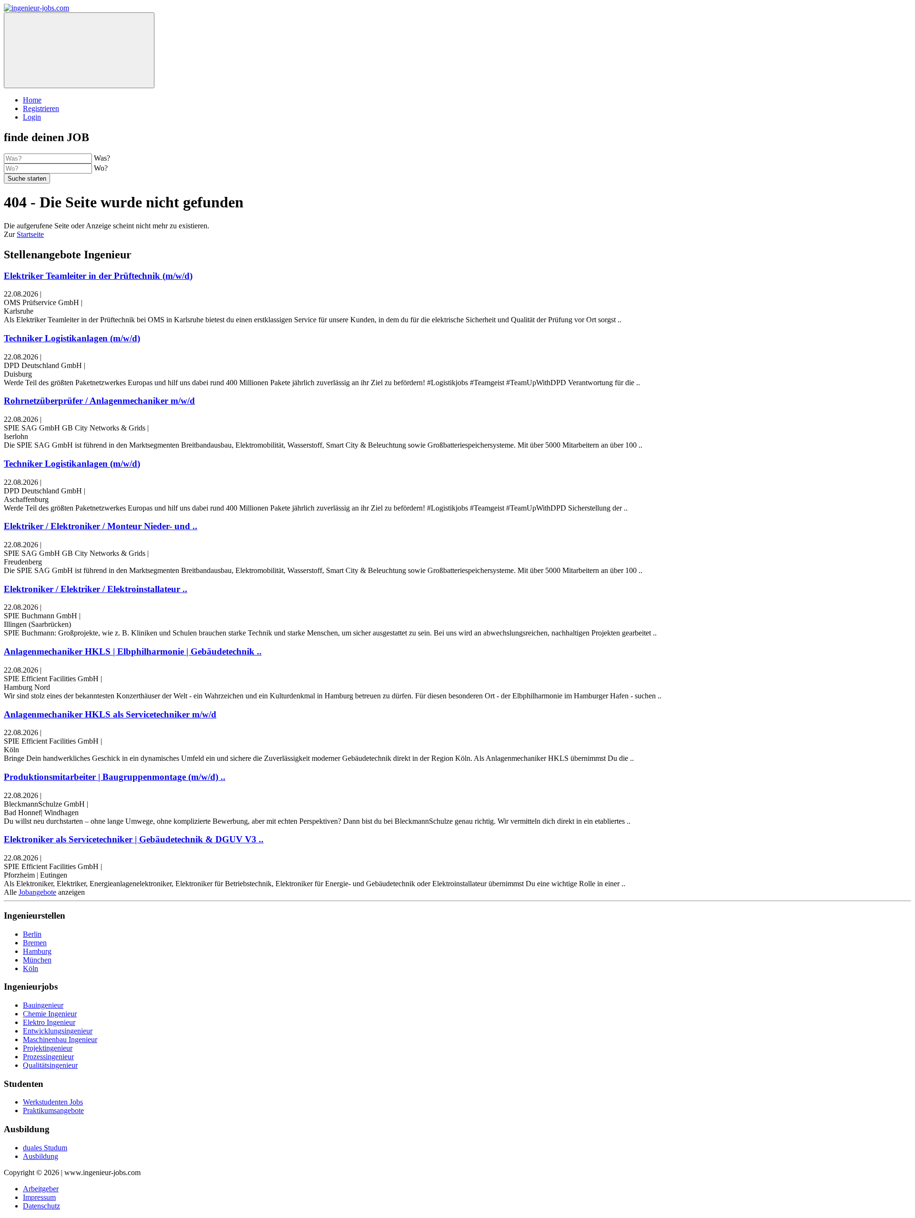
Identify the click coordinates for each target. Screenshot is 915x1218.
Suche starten (27, 178)
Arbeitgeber (41, 1189)
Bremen (35, 943)
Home (32, 100)
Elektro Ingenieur (49, 1022)
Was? (102, 158)
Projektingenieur (47, 1048)
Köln (30, 968)
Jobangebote (37, 892)
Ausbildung (40, 1156)
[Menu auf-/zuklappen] (79, 50)
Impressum (39, 1197)
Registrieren (41, 108)
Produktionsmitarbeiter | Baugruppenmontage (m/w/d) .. (114, 777)
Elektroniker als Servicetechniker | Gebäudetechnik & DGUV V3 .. (134, 839)
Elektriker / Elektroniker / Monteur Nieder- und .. (100, 526)
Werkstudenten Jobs (53, 1102)
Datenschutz (41, 1206)
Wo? (101, 168)
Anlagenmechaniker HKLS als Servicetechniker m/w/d (110, 714)
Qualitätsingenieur (50, 1065)
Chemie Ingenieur (50, 1014)
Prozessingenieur (48, 1057)
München (37, 960)
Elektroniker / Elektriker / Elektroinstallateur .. (95, 589)
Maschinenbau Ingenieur (60, 1039)
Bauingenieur (43, 1005)
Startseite (30, 234)
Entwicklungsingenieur (57, 1031)
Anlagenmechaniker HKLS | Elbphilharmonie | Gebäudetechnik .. (133, 651)
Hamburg (37, 951)
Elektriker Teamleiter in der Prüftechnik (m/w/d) (98, 276)
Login (32, 117)
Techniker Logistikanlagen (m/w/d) (72, 338)
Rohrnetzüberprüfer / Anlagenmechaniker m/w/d (99, 401)
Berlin (32, 934)
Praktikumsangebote (53, 1110)
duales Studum (45, 1148)
